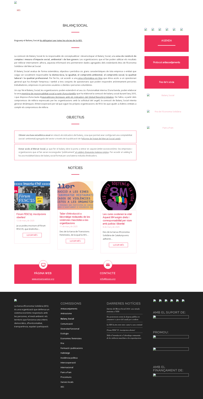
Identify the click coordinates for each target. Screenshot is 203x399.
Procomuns (66, 377)
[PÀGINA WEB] (43, 264)
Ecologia (65, 333)
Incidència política (69, 357)
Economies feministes (71, 338)
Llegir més (32, 235)
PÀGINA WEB (43, 273)
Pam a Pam (66, 372)
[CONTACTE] (108, 264)
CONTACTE (107, 273)
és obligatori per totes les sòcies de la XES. (61, 40)
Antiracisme (66, 313)
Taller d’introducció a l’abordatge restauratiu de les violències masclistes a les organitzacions (124, 336)
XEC (62, 386)
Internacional (67, 367)
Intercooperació (68, 362)
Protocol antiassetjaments (166, 62)
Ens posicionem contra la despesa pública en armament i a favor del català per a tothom (123, 318)
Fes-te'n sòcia (166, 82)
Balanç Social (67, 318)
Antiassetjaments (69, 308)
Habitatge (65, 352)
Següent (133, 207)
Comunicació (67, 323)
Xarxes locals (67, 382)
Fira (62, 343)
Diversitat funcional (70, 328)
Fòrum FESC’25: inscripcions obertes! (121, 330)
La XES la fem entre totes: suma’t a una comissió (124, 324)
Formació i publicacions (72, 348)
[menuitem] (64, 9)
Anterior (17, 207)
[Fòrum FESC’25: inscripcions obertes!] (32, 195)
